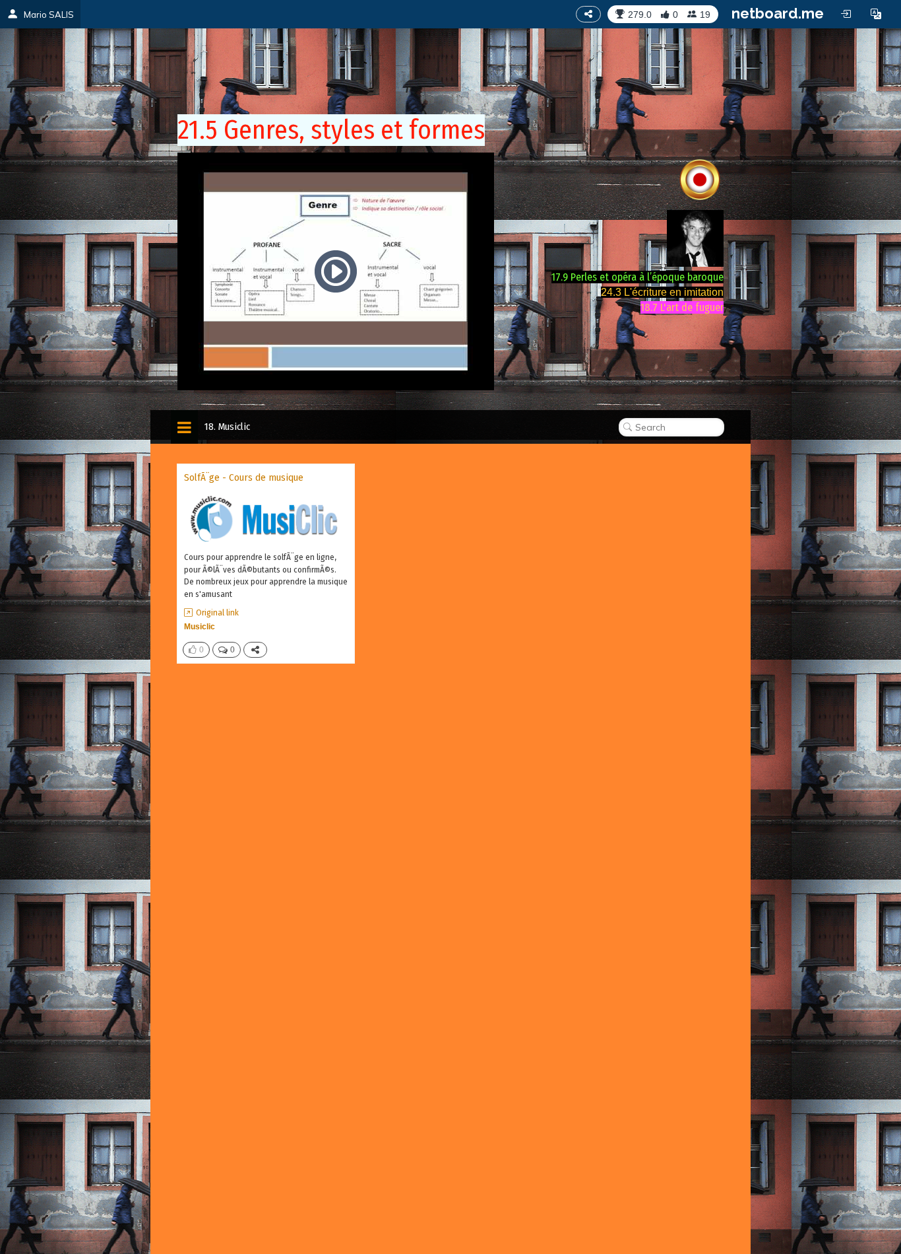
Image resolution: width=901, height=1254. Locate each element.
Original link (217, 612)
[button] (876, 14)
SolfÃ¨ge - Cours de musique (243, 477)
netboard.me (777, 13)
